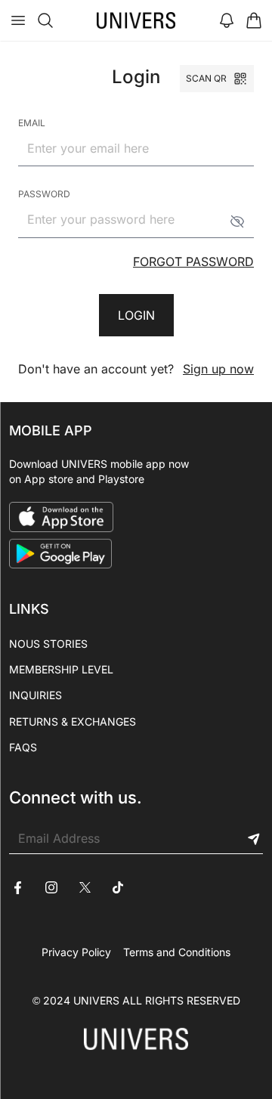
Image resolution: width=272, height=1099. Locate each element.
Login (136, 315)
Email (31, 122)
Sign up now (218, 368)
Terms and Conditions (176, 952)
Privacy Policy (76, 952)
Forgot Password (193, 261)
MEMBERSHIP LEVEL (61, 669)
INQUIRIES (35, 695)
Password (44, 194)
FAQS (23, 747)
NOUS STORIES (48, 643)
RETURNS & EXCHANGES (72, 721)
